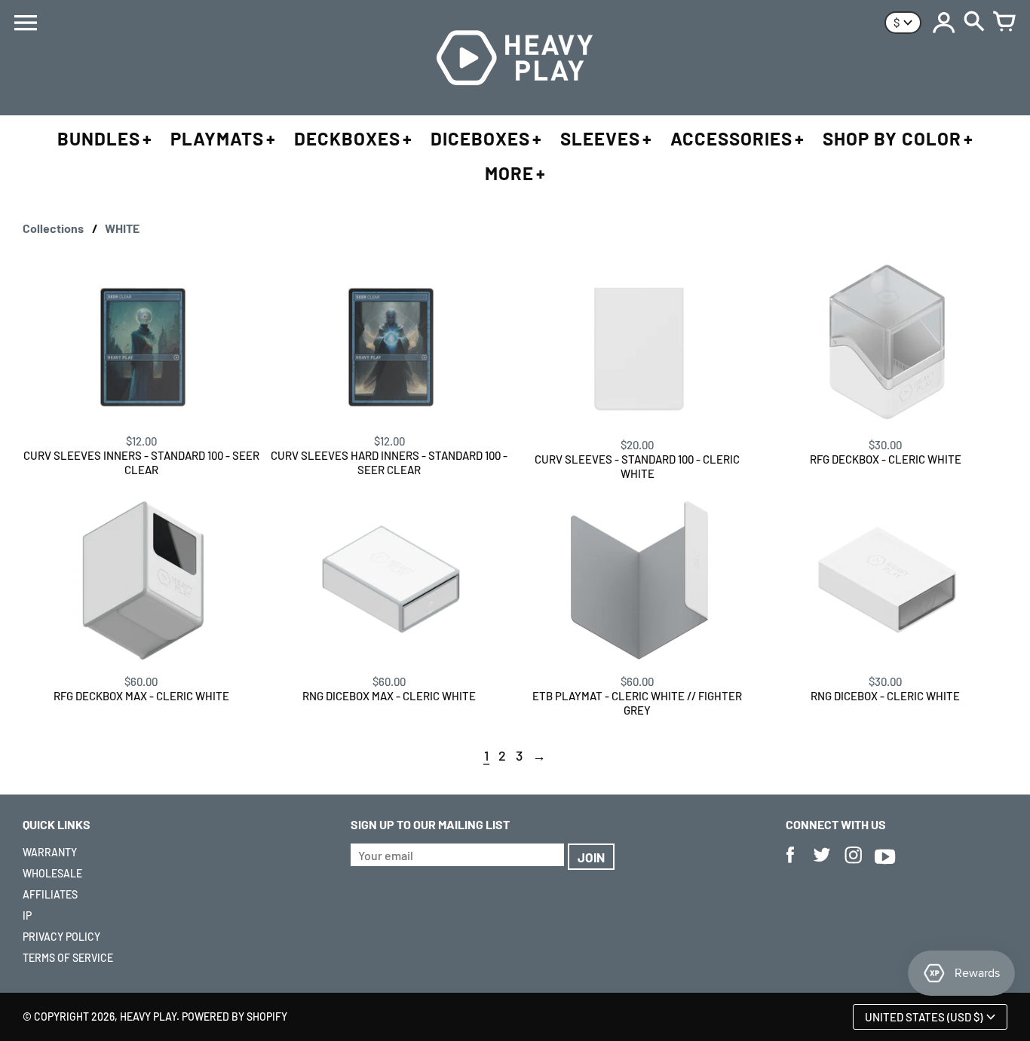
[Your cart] (1004, 22)
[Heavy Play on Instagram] (853, 865)
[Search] (974, 22)
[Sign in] (944, 22)
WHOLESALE (52, 873)
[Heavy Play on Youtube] (885, 865)
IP (27, 915)
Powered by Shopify (234, 1016)
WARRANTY (50, 852)
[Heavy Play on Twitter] (822, 865)
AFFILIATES (50, 894)
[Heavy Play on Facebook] (790, 865)
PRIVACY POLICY (61, 936)
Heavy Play (148, 1016)
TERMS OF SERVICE (68, 957)
